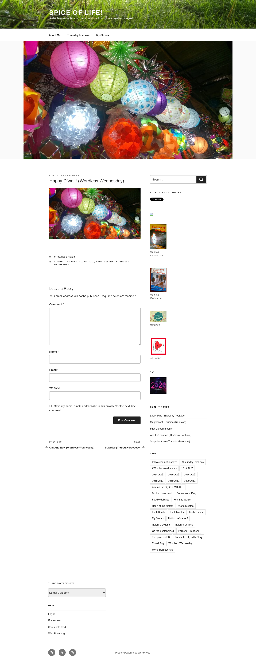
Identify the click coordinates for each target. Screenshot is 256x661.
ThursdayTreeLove (78, 35)
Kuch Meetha (105, 261)
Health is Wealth (182, 499)
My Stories (102, 35)
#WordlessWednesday (164, 468)
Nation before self (178, 518)
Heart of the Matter (162, 505)
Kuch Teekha (196, 512)
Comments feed (57, 627)
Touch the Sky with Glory (188, 537)
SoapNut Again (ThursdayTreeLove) (170, 441)
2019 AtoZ (174, 480)
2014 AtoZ (158, 474)
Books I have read (162, 493)
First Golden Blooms (161, 428)
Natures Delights (184, 524)
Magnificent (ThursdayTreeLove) (168, 422)
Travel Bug (158, 543)
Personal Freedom (188, 530)
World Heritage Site (162, 549)
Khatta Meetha (185, 505)
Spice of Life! (76, 12)
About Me (54, 35)
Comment (56, 304)
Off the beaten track (163, 530)
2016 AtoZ (190, 474)
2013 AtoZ (187, 468)
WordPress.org (56, 633)
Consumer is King (186, 493)
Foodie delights (160, 499)
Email (53, 370)
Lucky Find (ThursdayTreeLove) (167, 415)
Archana (73, 175)
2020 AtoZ (190, 480)
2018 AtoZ (158, 480)
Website (54, 388)
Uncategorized (64, 256)
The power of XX (161, 537)
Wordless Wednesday (180, 543)
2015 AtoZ (174, 474)
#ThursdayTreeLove (192, 462)
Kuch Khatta (158, 512)
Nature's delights (161, 524)
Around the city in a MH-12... (74, 261)
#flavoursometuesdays (164, 462)
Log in (51, 614)
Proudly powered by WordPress (132, 652)
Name (54, 352)
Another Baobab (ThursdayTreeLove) (170, 435)
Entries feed (54, 620)
